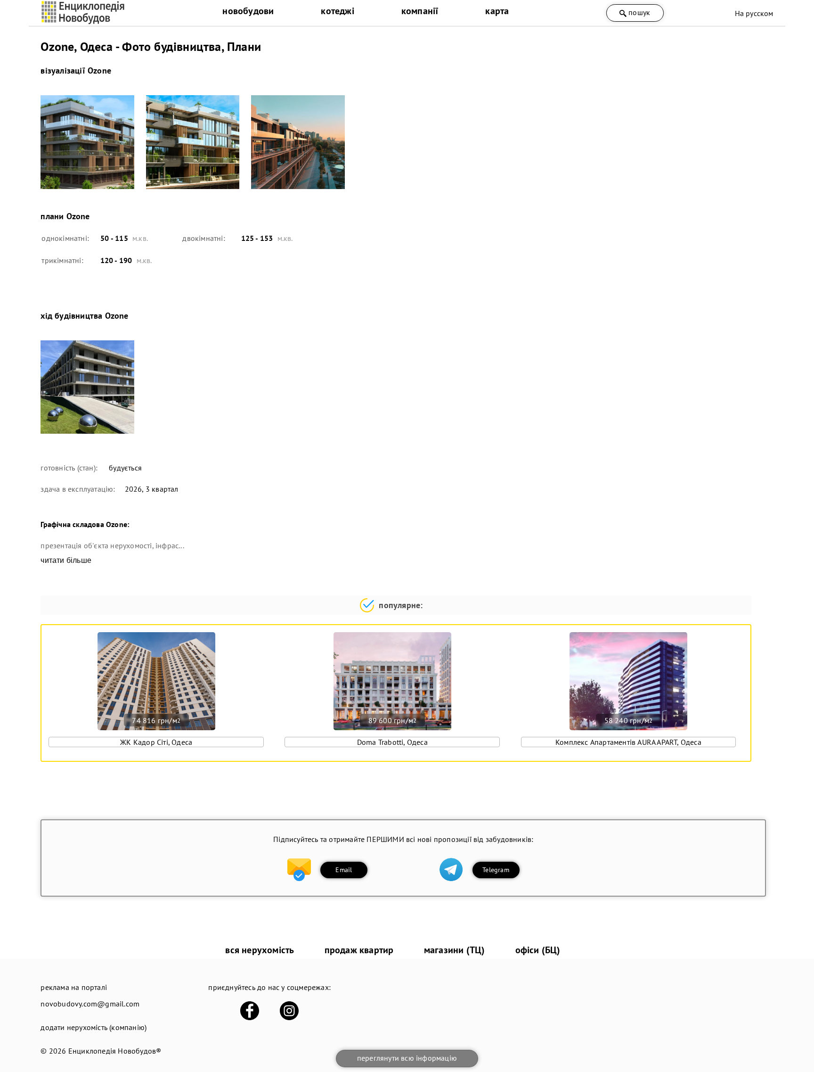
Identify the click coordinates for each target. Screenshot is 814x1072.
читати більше (66, 560)
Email (343, 870)
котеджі (337, 11)
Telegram (495, 870)
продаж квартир (359, 950)
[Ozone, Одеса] (87, 142)
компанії (420, 11)
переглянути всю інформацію (407, 1058)
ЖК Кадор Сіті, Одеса (156, 742)
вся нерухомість (259, 950)
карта (497, 11)
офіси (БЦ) (538, 950)
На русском (754, 13)
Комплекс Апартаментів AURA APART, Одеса (628, 742)
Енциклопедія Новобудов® (115, 1051)
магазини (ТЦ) (454, 950)
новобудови (248, 11)
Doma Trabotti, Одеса (392, 742)
